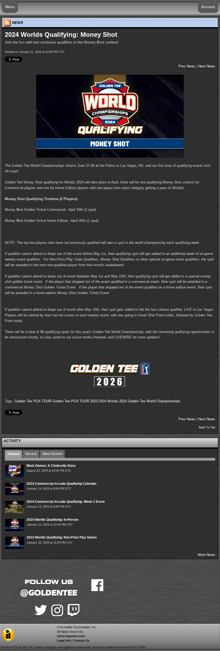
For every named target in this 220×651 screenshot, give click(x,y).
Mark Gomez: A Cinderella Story (51, 466)
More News (206, 555)
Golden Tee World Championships (154, 401)
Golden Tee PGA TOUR (32, 401)
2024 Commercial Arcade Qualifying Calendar (62, 484)
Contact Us (81, 640)
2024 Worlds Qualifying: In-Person (52, 520)
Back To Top (207, 427)
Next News (206, 66)
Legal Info (64, 640)
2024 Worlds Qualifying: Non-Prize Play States (62, 537)
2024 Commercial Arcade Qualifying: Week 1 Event (66, 502)
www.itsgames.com (71, 636)
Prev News (186, 66)
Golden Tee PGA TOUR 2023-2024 (79, 401)
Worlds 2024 (117, 401)
